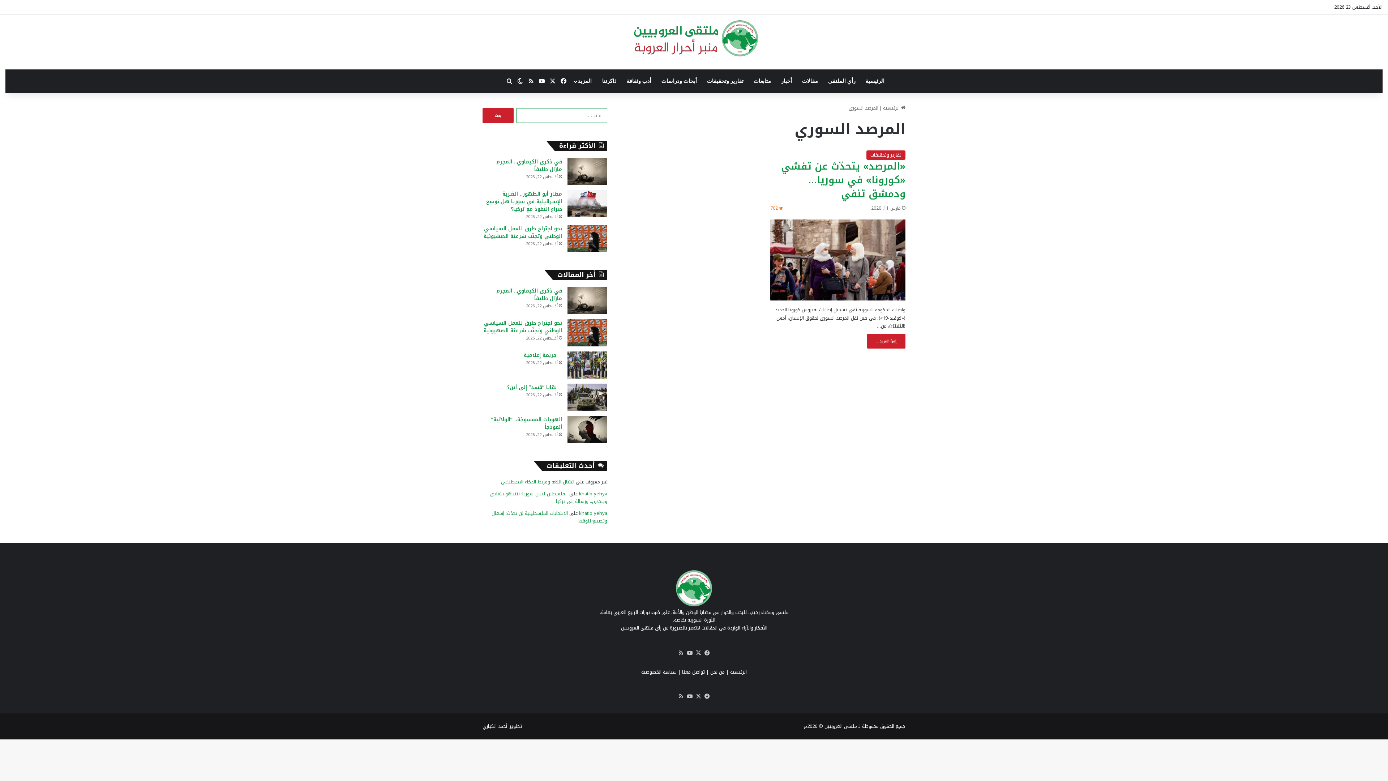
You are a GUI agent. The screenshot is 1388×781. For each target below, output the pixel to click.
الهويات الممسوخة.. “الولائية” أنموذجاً (526, 423)
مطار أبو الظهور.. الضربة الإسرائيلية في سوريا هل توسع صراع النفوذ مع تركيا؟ (524, 201)
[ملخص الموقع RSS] (681, 653)
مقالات (810, 81)
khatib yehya (593, 493)
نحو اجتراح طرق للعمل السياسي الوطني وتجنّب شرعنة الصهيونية (523, 232)
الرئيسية (875, 81)
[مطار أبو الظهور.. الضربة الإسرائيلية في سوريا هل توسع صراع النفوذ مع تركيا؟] (587, 203)
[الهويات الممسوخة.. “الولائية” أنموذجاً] (587, 429)
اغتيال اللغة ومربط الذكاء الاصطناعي (537, 481)
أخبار (786, 81)
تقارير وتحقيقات (725, 81)
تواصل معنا (693, 672)
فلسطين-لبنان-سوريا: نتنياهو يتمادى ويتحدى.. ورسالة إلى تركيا (548, 497)
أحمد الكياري (495, 726)
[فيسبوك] (707, 653)
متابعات (762, 81)
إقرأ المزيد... (886, 341)
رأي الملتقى (842, 81)
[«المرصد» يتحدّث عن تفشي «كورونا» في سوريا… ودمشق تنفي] (837, 260)
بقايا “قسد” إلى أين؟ (534, 387)
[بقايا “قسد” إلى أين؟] (587, 397)
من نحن (717, 672)
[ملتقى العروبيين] (694, 38)
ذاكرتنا (609, 81)
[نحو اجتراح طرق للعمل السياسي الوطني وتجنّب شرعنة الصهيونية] (587, 238)
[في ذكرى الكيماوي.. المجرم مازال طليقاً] (587, 171)
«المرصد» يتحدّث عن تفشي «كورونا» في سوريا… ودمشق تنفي (843, 180)
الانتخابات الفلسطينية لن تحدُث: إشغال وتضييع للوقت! (549, 517)
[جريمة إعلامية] (587, 365)
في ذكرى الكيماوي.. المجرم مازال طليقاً (529, 165)
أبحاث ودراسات (679, 81)
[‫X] (698, 653)
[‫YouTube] (689, 653)
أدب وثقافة (639, 81)
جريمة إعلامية (543, 355)
